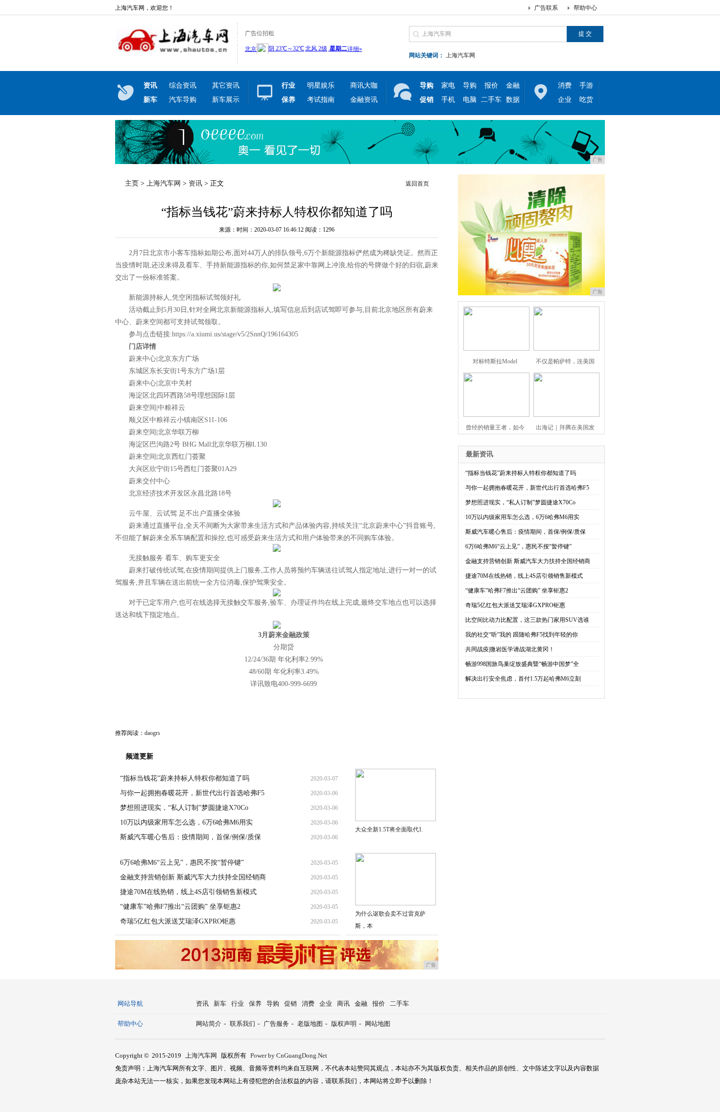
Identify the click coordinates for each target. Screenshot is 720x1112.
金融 (513, 85)
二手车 (491, 99)
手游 (586, 85)
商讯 (343, 1003)
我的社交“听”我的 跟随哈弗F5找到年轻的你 (521, 634)
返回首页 (417, 183)
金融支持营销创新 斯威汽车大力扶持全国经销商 (193, 877)
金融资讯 (364, 99)
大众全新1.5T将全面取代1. (389, 829)
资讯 (195, 183)
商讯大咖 (364, 85)
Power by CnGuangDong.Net (288, 1055)
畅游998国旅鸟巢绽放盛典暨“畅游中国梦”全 (522, 664)
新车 (220, 1003)
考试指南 (321, 99)
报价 (491, 85)
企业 (565, 99)
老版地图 (310, 1023)
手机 (448, 99)
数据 (513, 99)
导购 (470, 85)
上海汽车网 (460, 55)
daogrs (152, 733)
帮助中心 (585, 7)
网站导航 (130, 1003)
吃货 (586, 99)
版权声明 (344, 1023)
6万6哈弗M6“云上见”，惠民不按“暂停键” (182, 862)
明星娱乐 (321, 85)
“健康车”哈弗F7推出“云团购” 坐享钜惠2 (180, 906)
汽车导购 (182, 99)
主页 (132, 183)
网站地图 (377, 1023)
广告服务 (276, 1023)
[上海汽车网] (173, 55)
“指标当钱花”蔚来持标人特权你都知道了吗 (184, 778)
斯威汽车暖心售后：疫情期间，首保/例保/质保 (190, 837)
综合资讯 (182, 85)
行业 (237, 1003)
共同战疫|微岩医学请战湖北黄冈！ (509, 649)
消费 (565, 85)
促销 (290, 1003)
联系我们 (242, 1023)
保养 (255, 1003)
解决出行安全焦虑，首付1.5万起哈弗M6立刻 (523, 678)
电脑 (470, 99)
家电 (448, 85)
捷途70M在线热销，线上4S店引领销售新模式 (188, 892)
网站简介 (208, 1023)
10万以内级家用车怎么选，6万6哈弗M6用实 (186, 822)
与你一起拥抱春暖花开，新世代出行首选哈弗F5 (192, 793)
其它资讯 (226, 85)
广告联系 (546, 7)
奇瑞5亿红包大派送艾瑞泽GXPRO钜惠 (178, 921)
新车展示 (226, 99)
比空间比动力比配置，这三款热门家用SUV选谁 (527, 619)
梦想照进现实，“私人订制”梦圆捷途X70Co (184, 807)
